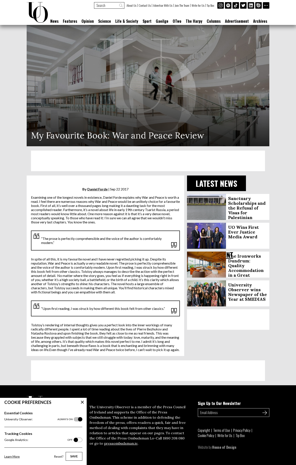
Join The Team (182, 5)
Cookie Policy (206, 435)
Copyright (204, 430)
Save (74, 456)
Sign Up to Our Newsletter (219, 403)
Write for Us (198, 5)
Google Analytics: (38, 440)
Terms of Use (221, 430)
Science (104, 21)
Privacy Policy (241, 430)
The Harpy (194, 21)
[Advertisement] (148, 161)
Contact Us (145, 5)
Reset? (58, 456)
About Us (131, 5)
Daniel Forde (97, 189)
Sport (147, 21)
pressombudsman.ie (121, 443)
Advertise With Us (162, 5)
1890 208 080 (174, 438)
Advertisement (237, 21)
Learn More (12, 456)
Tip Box (210, 5)
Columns (214, 21)
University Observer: (38, 419)
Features (70, 21)
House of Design (224, 447)
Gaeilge (162, 21)
